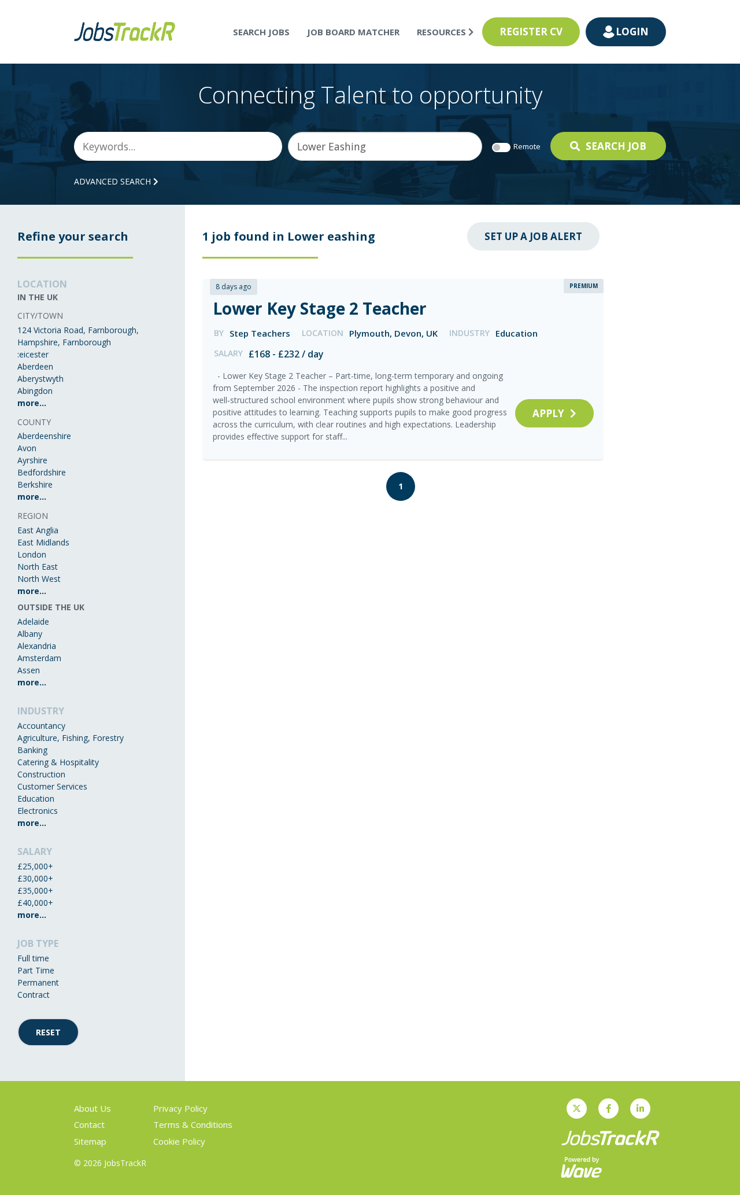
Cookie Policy (179, 1141)
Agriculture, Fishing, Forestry (70, 737)
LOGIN (632, 31)
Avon (26, 447)
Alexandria (36, 645)
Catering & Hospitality (58, 762)
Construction (41, 774)
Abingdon (35, 390)
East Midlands (43, 542)
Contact (89, 1124)
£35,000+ (35, 890)
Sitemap (90, 1141)
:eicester (33, 354)
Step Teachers (260, 333)
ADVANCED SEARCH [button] (113, 181)
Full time (33, 958)
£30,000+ (35, 878)
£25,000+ (35, 866)
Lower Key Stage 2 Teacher (320, 308)
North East (37, 566)
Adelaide (33, 621)
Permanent (38, 982)
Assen (28, 670)
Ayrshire (32, 460)
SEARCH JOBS (261, 32)
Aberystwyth (40, 378)
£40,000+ (35, 902)
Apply (548, 413)
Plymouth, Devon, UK (393, 333)
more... (31, 402)
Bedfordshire (41, 472)
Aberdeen (35, 366)
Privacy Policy (180, 1108)
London (31, 554)
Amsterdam (39, 657)
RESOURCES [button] (442, 32)
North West (39, 578)
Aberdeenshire (44, 435)
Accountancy (41, 725)
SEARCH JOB (616, 146)
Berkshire (35, 484)
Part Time (35, 970)
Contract (33, 994)
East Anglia (37, 530)
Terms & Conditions (192, 1124)
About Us (92, 1108)
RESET (48, 1032)
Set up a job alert (533, 236)
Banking (32, 749)
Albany (29, 633)
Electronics (37, 810)
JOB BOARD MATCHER (353, 32)
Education (35, 798)
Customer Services (52, 786)
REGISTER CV (531, 31)
